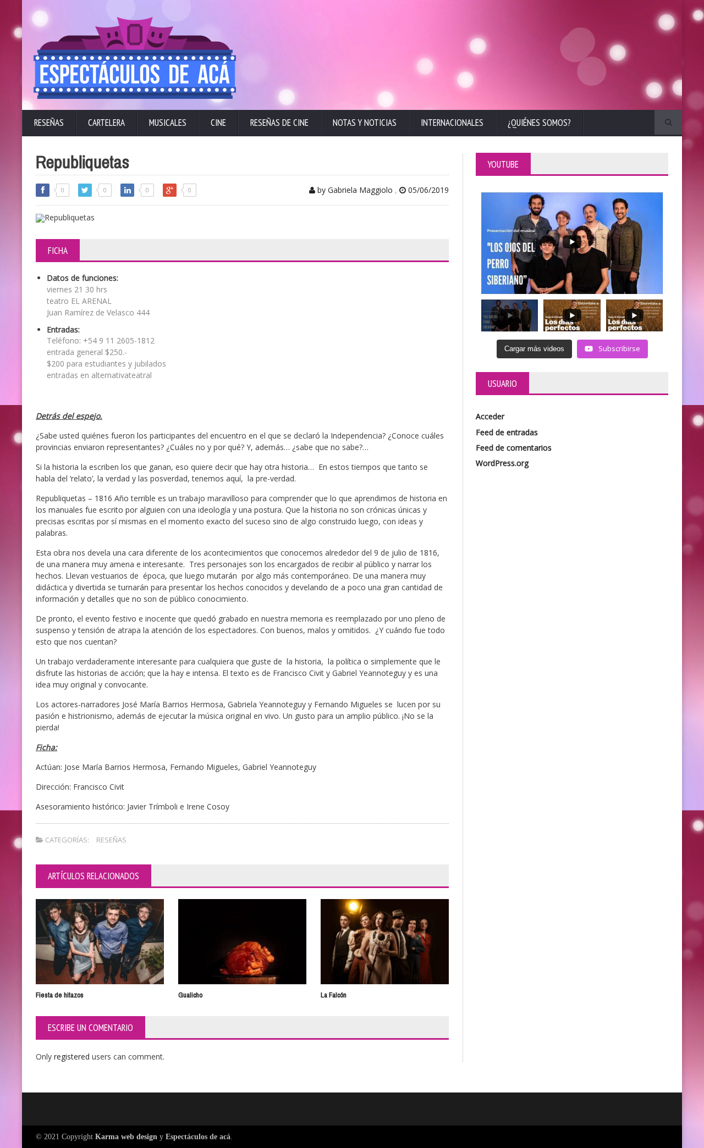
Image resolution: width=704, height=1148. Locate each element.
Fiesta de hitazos (60, 995)
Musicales (167, 123)
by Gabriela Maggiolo (354, 190)
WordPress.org (502, 463)
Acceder (490, 416)
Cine (218, 123)
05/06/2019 (427, 190)
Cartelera (106, 123)
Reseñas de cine (279, 123)
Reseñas (49, 123)
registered (73, 1056)
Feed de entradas (507, 432)
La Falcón (333, 995)
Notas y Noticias (365, 123)
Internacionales (452, 123)
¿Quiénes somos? (539, 123)
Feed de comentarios (514, 447)
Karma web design (126, 1137)
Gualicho (190, 995)
